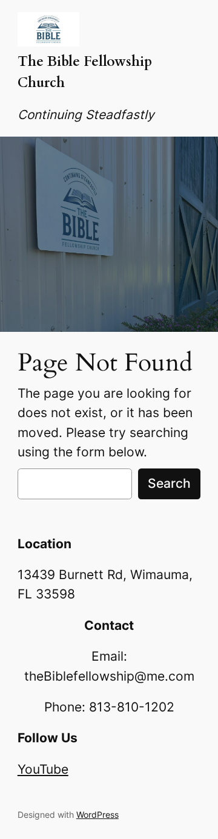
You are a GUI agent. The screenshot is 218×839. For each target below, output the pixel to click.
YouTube (43, 769)
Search (169, 483)
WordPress (97, 814)
